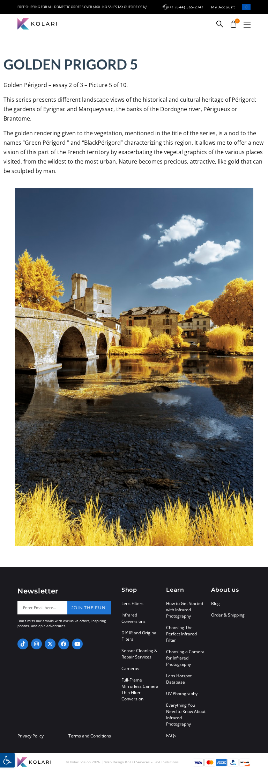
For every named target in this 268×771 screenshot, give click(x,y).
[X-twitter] (50, 644)
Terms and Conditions (89, 736)
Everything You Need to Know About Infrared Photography (186, 714)
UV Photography (182, 694)
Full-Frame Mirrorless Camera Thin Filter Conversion (139, 689)
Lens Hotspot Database (179, 679)
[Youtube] (77, 644)
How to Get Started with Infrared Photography (184, 609)
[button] (247, 25)
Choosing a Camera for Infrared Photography (185, 658)
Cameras (130, 668)
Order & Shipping (228, 615)
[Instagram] (36, 644)
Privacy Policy (30, 736)
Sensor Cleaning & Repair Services (139, 654)
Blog (215, 603)
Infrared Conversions (133, 618)
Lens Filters (132, 603)
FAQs (171, 735)
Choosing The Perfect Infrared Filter (181, 634)
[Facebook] (63, 644)
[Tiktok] (22, 644)
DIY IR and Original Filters (139, 636)
